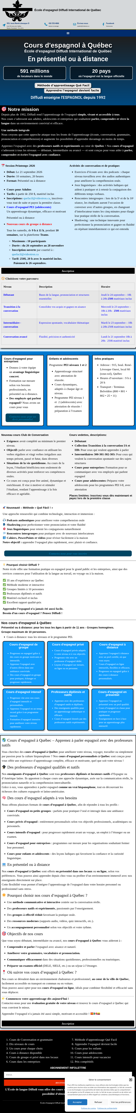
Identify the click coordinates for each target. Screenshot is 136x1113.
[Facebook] (103, 24)
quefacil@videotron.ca (36, 198)
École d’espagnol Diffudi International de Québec (67, 10)
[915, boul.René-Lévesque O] (4, 25)
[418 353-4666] (45, 24)
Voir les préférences (121, 1102)
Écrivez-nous (82, 23)
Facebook (110, 23)
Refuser (98, 1102)
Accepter (77, 1102)
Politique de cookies (88, 1108)
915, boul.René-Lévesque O (18, 23)
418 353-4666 (54, 23)
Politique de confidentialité (107, 1108)
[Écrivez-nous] (74, 24)
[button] (130, 1079)
